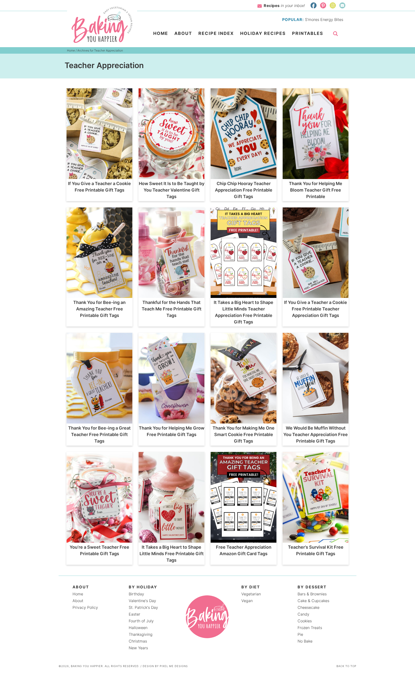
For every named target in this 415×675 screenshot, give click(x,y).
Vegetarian (251, 593)
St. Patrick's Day (143, 607)
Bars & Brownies (312, 593)
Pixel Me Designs (174, 666)
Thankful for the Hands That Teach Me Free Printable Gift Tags (171, 309)
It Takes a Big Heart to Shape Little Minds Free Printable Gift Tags (172, 554)
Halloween (138, 627)
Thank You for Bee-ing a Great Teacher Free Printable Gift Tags (99, 434)
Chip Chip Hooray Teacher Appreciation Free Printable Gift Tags (243, 190)
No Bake (305, 641)
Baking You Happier (102, 25)
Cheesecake (308, 607)
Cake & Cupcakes (313, 600)
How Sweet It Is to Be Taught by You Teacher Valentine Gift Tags (171, 190)
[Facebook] (314, 5)
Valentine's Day (142, 600)
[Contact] (342, 5)
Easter (134, 614)
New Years (138, 647)
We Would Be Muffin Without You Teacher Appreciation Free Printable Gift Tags (315, 434)
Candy (303, 614)
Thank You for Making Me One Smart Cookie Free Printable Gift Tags (244, 434)
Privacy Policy (85, 607)
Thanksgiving (141, 634)
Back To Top (346, 666)
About (78, 600)
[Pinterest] (323, 5)
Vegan (247, 600)
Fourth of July (141, 620)
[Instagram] (333, 5)
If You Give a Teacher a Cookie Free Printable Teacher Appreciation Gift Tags (315, 309)
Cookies (305, 620)
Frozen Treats (310, 627)
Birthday (136, 593)
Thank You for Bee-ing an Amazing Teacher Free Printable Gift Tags (99, 309)
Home (78, 593)
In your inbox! (284, 5)
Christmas (138, 641)
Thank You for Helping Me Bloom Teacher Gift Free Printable (315, 190)
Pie (300, 634)
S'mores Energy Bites (324, 19)
